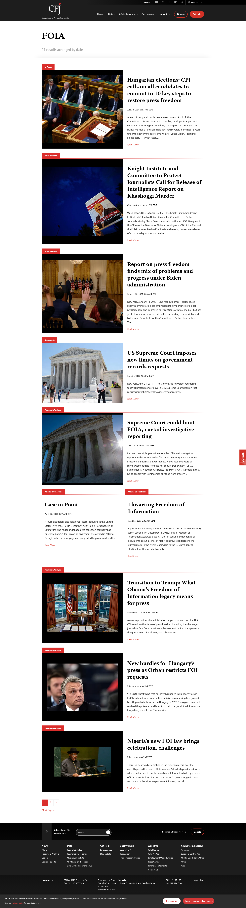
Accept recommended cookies (198, 901)
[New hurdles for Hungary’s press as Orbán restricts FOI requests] (82, 687)
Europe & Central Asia (190, 853)
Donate (180, 14)
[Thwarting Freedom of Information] (164, 529)
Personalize (171, 901)
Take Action (125, 853)
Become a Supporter (172, 831)
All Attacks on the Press (77, 861)
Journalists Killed (74, 849)
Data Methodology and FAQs (79, 865)
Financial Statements (157, 865)
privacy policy (18, 903)
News (45, 845)
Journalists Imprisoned (77, 853)
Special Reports (49, 861)
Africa (183, 861)
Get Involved (127, 845)
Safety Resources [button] (127, 14)
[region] (123, 901)
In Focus (48, 67)
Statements (50, 340)
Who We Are (153, 853)
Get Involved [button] (148, 14)
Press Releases (51, 155)
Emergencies (106, 849)
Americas (185, 849)
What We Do (153, 849)
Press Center (153, 861)
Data (69, 845)
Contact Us (153, 869)
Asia (183, 865)
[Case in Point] (81, 523)
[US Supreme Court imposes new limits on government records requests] (82, 373)
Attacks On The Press (53, 491)
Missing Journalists (75, 857)
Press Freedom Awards (130, 857)
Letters (45, 857)
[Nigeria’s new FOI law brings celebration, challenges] (82, 761)
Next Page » (48, 810)
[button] (201, 2)
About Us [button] (165, 14)
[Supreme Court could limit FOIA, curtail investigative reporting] (82, 449)
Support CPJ (125, 849)
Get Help (197, 14)
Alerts (44, 849)
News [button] (100, 14)
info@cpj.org (198, 880)
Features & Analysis (53, 410)
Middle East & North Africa (192, 857)
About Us (153, 845)
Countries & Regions (192, 845)
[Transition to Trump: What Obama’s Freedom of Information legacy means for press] (82, 608)
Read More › (133, 145)
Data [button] (110, 14)
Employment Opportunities (160, 857)
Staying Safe (105, 853)
